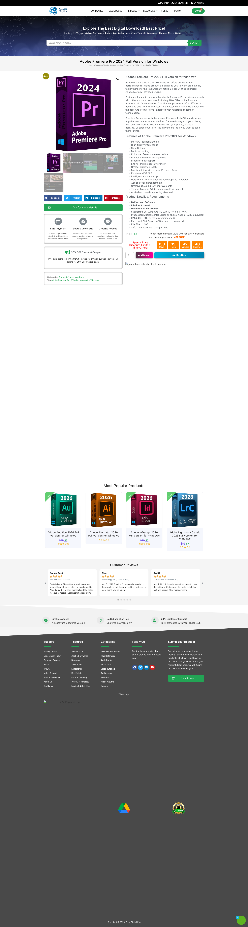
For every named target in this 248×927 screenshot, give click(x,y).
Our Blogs (48, 686)
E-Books (132, 11)
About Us (48, 681)
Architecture (107, 673)
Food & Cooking (79, 677)
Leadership (76, 669)
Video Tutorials (108, 669)
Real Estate (76, 673)
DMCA (47, 669)
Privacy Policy (50, 651)
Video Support (50, 673)
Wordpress (106, 664)
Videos (164, 11)
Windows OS (77, 651)
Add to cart (144, 255)
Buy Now (181, 255)
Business (75, 660)
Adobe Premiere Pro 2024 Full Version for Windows (75, 280)
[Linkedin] (146, 667)
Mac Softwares (108, 656)
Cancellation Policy (52, 656)
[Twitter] (140, 667)
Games (104, 686)
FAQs (46, 664)
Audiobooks (115, 11)
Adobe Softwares (79, 656)
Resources (149, 11)
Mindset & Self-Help (80, 686)
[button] (117, 78)
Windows (99, 65)
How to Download (52, 677)
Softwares (97, 11)
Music (177, 11)
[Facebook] (134, 667)
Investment (76, 664)
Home (91, 65)
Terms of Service (52, 660)
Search (194, 42)
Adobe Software (110, 65)
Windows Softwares (110, 651)
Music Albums (107, 681)
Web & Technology (80, 681)
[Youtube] (152, 667)
